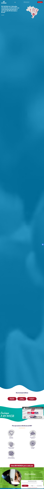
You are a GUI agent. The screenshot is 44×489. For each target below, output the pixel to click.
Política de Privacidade (34, 487)
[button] (42, 481)
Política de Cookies (29, 487)
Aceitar (25, 485)
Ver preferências (39, 485)
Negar (32, 485)
